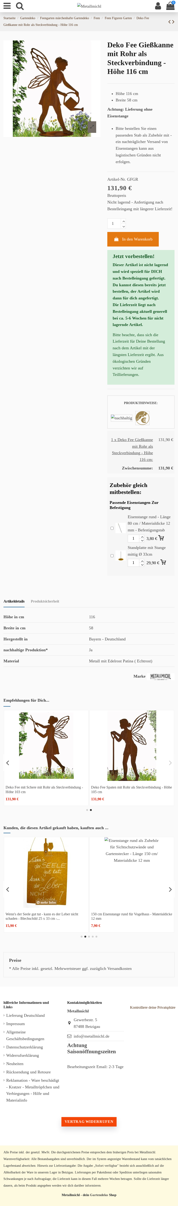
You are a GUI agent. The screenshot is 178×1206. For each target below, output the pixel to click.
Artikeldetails (14, 601)
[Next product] (173, 21)
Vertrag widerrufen (89, 1122)
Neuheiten (14, 1063)
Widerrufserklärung (22, 1055)
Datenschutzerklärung (24, 1047)
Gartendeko (99, 1195)
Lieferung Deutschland (25, 1015)
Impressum (15, 1023)
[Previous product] (170, 21)
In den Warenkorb (137, 239)
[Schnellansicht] (46, 779)
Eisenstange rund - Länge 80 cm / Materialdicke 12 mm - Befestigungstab (149, 524)
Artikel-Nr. (116, 179)
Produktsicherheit (45, 601)
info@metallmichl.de (91, 1036)
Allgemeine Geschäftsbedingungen (25, 1035)
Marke (140, 676)
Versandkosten (119, 968)
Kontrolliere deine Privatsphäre (152, 1007)
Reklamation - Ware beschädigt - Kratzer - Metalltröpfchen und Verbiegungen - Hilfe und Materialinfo (32, 1090)
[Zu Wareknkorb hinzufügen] (161, 537)
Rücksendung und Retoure (28, 1072)
